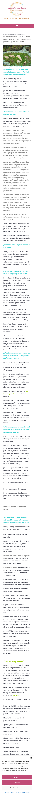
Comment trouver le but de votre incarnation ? (14, 34)
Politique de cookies (8, 792)
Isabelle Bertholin (11, 36)
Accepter (17, 777)
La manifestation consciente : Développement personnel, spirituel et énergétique (17, 39)
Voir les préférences (17, 788)
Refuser (17, 782)
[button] (31, 758)
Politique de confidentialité (22, 792)
